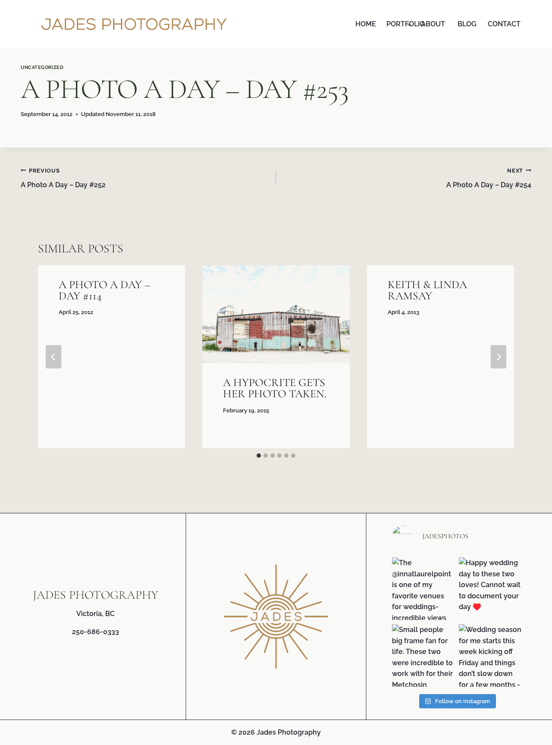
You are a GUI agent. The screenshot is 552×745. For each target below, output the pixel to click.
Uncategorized (42, 67)
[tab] (259, 455)
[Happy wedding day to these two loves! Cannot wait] (490, 588)
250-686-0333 (95, 632)
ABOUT (433, 24)
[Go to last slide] (53, 356)
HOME (365, 24)
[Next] (498, 356)
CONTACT (503, 24)
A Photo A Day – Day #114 (104, 290)
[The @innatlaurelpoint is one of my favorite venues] (423, 588)
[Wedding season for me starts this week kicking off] (490, 655)
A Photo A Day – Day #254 (488, 178)
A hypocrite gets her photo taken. (274, 388)
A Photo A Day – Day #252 (63, 178)
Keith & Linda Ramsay (427, 290)
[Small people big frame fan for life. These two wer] (423, 655)
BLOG (467, 24)
